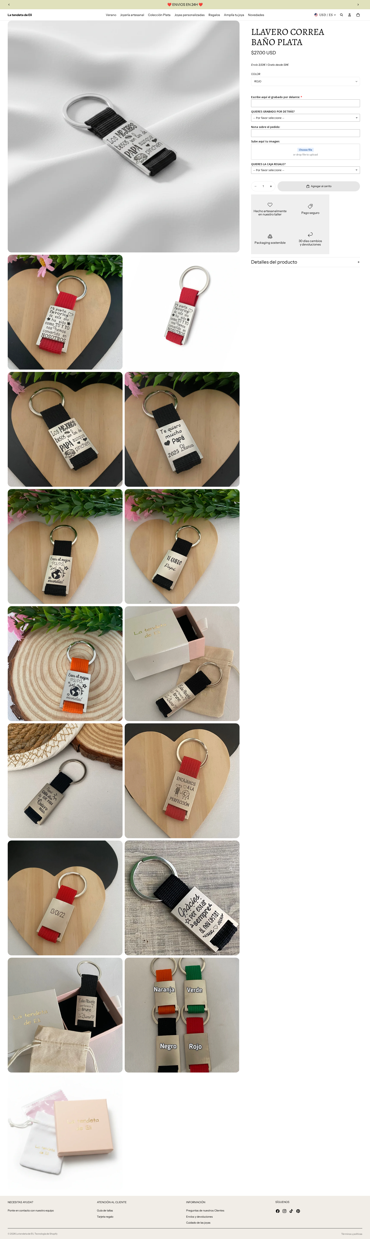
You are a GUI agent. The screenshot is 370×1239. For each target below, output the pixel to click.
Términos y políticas (351, 1233)
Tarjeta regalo (105, 1216)
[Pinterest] (298, 1211)
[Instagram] (284, 1211)
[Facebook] (277, 1211)
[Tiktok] (291, 1211)
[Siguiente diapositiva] (358, 4)
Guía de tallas (105, 1210)
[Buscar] (341, 15)
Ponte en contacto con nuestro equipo (31, 1210)
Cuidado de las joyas (198, 1223)
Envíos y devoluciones (199, 1216)
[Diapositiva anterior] (9, 4)
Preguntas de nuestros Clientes (205, 1210)
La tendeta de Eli (25, 1233)
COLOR (255, 74)
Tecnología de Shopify (45, 1233)
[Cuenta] (349, 15)
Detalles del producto (274, 262)
